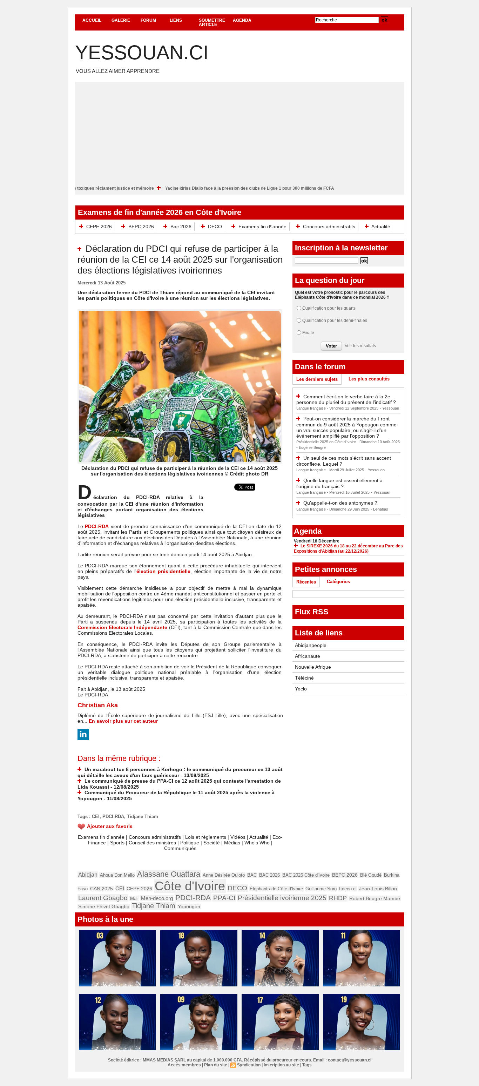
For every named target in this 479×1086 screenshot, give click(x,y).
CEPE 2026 (99, 226)
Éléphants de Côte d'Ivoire (276, 888)
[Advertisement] (239, 131)
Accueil (91, 20)
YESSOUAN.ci (142, 52)
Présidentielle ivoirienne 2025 (282, 898)
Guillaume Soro (321, 888)
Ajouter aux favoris (110, 826)
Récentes (306, 582)
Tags (307, 1065)
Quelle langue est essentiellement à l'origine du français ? (339, 483)
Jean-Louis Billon (378, 888)
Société (211, 842)
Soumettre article (212, 22)
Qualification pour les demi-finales (334, 320)
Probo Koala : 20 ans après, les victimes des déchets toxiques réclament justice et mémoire (93, 188)
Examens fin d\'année (262, 226)
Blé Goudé (371, 875)
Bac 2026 (181, 226)
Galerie (121, 20)
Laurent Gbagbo (103, 898)
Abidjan (87, 874)
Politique (189, 842)
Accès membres (184, 1065)
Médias (232, 842)
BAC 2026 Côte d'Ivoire (306, 875)
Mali (134, 898)
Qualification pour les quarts (329, 308)
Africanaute (307, 656)
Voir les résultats (360, 345)
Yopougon (189, 906)
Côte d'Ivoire (190, 886)
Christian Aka (97, 705)
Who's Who (257, 842)
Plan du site (215, 1065)
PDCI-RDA (97, 526)
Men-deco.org (157, 898)
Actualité (380, 226)
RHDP (338, 898)
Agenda (242, 20)
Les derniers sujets (317, 379)
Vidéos (237, 837)
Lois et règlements (206, 837)
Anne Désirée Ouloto (224, 875)
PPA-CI (224, 898)
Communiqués (180, 848)
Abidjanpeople (310, 645)
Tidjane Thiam (142, 816)
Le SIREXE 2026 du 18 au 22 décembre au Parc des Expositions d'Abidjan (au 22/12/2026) (348, 549)
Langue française (311, 408)
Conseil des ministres (152, 842)
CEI (96, 816)
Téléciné (304, 678)
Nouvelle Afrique (313, 667)
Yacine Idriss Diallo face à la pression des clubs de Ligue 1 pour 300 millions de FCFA (280, 188)
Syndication (249, 1065)
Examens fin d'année (101, 837)
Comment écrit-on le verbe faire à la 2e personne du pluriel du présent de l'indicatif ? (346, 399)
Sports (117, 842)
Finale (308, 332)
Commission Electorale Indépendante (122, 627)
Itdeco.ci (348, 888)
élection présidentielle (163, 571)
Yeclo (301, 689)
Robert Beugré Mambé (374, 898)
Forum (148, 20)
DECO (215, 226)
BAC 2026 (269, 875)
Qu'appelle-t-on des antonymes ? (340, 503)
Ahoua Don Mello (117, 875)
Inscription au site (281, 1065)
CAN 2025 (101, 888)
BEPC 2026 (141, 226)
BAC (252, 875)
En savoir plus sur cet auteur (123, 721)
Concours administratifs (329, 226)
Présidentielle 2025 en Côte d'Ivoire (326, 442)
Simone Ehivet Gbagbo (103, 906)
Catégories (338, 581)
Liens (176, 20)
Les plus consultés (369, 379)
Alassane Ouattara (168, 874)
